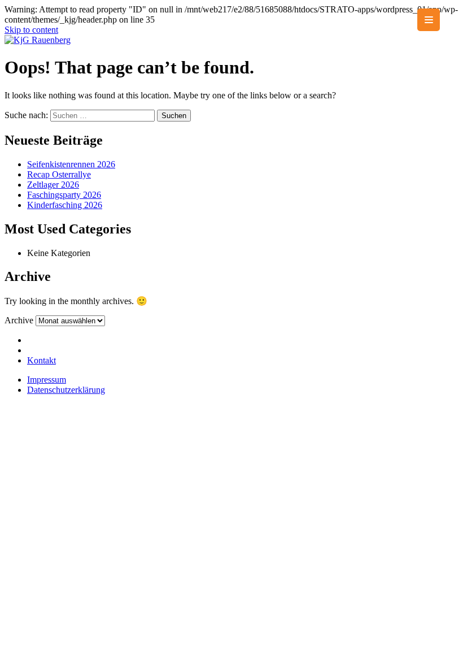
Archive (19, 320)
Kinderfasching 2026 (64, 205)
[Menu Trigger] (428, 19)
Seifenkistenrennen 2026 (71, 164)
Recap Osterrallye (59, 174)
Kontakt (41, 360)
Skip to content (31, 29)
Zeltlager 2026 (53, 184)
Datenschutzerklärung (66, 390)
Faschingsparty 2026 (64, 195)
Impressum (46, 379)
